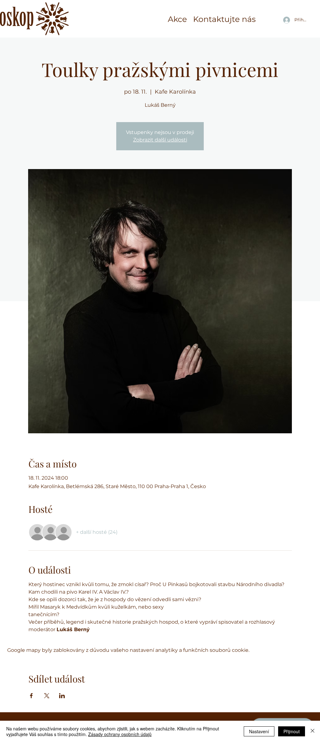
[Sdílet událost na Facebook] (31, 695)
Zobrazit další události (160, 140)
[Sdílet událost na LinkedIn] (62, 695)
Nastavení (259, 731)
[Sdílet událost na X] (47, 695)
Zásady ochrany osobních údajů (120, 734)
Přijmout (291, 731)
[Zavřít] (312, 731)
